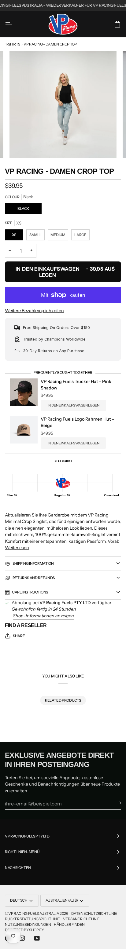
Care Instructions (30, 592)
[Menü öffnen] (14, 24)
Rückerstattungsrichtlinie (32, 919)
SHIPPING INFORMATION (33, 563)
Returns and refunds (33, 577)
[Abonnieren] (116, 803)
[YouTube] (37, 938)
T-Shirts (12, 44)
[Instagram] (22, 938)
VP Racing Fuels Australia (33, 913)
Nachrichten (18, 867)
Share (19, 635)
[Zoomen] (21, 146)
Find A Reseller (26, 625)
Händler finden (69, 924)
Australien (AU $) (62, 900)
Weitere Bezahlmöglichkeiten (34, 310)
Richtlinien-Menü (22, 851)
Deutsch (18, 900)
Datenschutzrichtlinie (94, 913)
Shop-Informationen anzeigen (43, 616)
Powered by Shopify (24, 930)
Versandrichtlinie (81, 919)
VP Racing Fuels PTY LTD (27, 836)
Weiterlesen (17, 547)
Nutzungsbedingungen (28, 924)
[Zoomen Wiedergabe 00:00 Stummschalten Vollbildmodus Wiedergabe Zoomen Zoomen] (63, 104)
